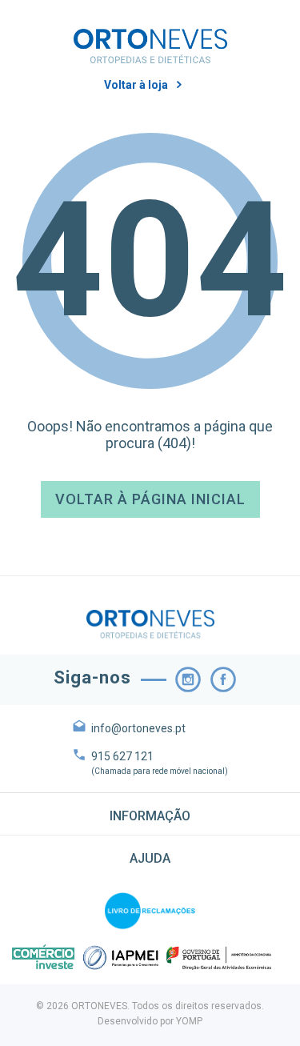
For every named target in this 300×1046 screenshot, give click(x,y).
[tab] (150, 814)
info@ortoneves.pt (138, 728)
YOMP (189, 1021)
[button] (150, 814)
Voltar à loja (136, 84)
